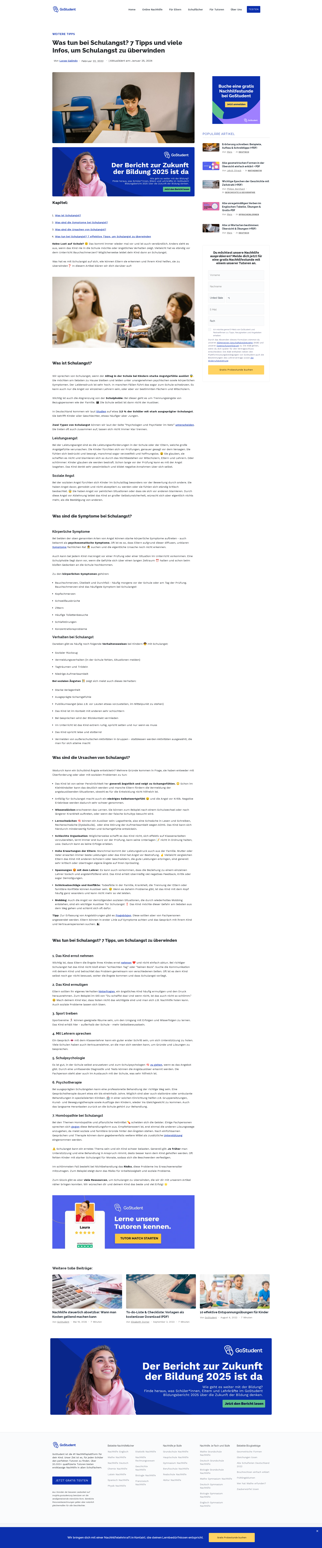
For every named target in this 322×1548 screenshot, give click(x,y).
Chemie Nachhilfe (117, 1468)
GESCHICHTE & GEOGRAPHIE (240, 192)
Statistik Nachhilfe (145, 1451)
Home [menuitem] (132, 9)
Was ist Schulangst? (68, 215)
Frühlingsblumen (246, 1477)
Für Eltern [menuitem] (175, 9)
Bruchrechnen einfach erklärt (253, 1472)
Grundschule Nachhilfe (175, 1451)
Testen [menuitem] (254, 9)
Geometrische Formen (249, 1451)
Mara (229, 152)
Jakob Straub (234, 170)
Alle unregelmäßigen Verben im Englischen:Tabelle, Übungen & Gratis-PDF (241, 207)
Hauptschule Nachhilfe (176, 1457)
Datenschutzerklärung (228, 346)
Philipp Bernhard (236, 189)
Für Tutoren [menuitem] (217, 9)
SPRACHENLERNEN (249, 214)
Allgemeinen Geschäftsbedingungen (235, 343)
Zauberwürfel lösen (248, 1489)
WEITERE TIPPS (63, 34)
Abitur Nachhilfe (172, 1480)
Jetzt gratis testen (72, 1480)
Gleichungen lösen (247, 1457)
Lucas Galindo (68, 60)
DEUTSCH (244, 152)
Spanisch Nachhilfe (118, 1480)
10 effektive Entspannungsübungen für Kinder (234, 1312)
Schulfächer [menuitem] (195, 9)
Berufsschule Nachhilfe (176, 1468)
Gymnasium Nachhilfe (175, 1463)
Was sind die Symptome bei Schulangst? (81, 222)
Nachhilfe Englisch (118, 1451)
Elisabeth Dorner (140, 1321)
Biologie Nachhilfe (145, 1475)
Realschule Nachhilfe (174, 1474)
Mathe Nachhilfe (117, 1457)
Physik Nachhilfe (117, 1485)
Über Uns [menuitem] (236, 9)
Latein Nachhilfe (117, 1474)
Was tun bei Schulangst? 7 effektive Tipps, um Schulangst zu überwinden (103, 236)
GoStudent (63, 1321)
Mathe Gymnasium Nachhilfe (216, 1478)
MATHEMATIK (255, 170)
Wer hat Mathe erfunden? (251, 1483)
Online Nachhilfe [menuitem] (152, 9)
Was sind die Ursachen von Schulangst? (80, 229)
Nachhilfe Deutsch (118, 1463)
